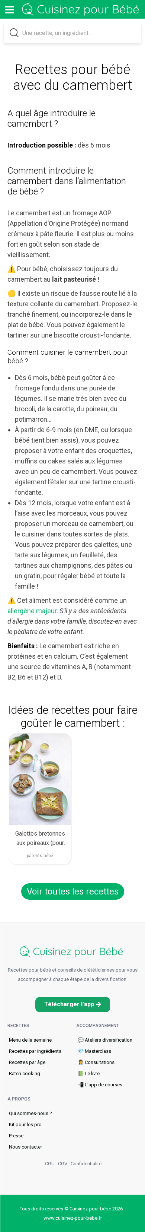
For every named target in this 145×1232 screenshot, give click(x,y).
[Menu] (9, 9)
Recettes (18, 1025)
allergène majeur (32, 611)
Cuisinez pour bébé (82, 9)
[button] (72, 1004)
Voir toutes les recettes (73, 891)
